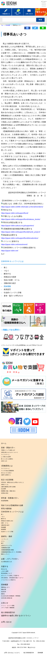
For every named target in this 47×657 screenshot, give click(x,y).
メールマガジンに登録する (8, 580)
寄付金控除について (6, 573)
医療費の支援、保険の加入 (8, 491)
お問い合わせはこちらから (12, 652)
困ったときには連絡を (7, 459)
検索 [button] (40, 20)
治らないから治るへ (6, 472)
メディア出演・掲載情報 (7, 607)
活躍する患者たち (6, 475)
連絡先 (3, 593)
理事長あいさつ (5, 587)
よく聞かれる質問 (6, 456)
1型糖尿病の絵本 (5, 547)
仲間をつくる (4, 484)
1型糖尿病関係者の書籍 (7, 549)
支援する (4, 566)
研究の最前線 (6, 508)
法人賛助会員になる (6, 561)
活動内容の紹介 (10, 283)
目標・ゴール (4, 523)
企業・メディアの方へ (10, 559)
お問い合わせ (6, 622)
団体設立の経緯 (10, 277)
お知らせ (4, 603)
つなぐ (6, 271)
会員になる (4, 461)
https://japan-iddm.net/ (9, 251)
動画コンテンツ (5, 554)
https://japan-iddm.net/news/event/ (14, 244)
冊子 (2, 543)
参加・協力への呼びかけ (13, 296)
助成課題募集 (4, 500)
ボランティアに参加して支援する (10, 575)
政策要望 (3, 529)
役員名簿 (3, 591)
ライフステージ (5, 454)
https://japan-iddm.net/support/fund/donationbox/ (19, 238)
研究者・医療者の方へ (10, 498)
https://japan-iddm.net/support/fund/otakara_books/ (20, 219)
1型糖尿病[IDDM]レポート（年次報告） (11, 552)
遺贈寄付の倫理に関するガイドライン (16, 616)
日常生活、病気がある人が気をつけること (12, 482)
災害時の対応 (4, 493)
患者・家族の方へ (8, 448)
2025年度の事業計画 (6, 598)
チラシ (3, 541)
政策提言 (7, 289)
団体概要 (3, 527)
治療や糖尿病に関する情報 (8, 486)
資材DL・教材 (6, 536)
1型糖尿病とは (7, 466)
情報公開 (3, 589)
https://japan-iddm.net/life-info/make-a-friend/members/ (22, 207)
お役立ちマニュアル (6, 545)
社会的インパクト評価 (12, 292)
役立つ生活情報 (7, 480)
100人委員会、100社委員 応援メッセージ (12, 577)
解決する (7, 274)
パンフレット (4, 539)
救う (5, 267)
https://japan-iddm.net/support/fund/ (14, 213)
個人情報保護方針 (8, 612)
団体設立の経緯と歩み (7, 520)
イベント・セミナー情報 (7, 605)
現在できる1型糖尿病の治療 (12, 505)
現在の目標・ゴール (12, 280)
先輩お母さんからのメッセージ (9, 452)
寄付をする (4, 569)
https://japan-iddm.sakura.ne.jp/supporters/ (17, 226)
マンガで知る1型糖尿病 (7, 470)
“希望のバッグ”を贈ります (8, 450)
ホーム (3, 443)
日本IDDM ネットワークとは (12, 512)
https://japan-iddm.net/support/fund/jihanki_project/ (20, 232)
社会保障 (3, 488)
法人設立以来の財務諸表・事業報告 (10, 596)
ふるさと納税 (4, 571)
